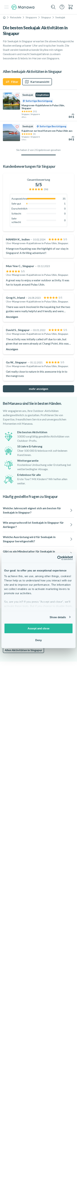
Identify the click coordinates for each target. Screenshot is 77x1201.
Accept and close (38, 628)
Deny (38, 639)
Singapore (31, 17)
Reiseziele (15, 17)
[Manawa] (22, 7)
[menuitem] (70, 6)
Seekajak (60, 17)
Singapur (46, 17)
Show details (58, 617)
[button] (38, 510)
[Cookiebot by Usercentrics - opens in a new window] (57, 558)
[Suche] (53, 7)
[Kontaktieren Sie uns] (62, 6)
